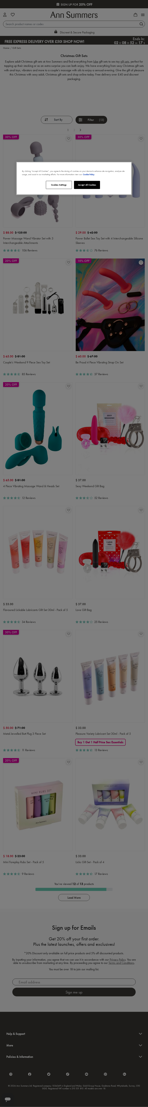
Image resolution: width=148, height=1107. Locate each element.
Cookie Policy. (89, 174)
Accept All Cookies (87, 184)
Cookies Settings (59, 184)
